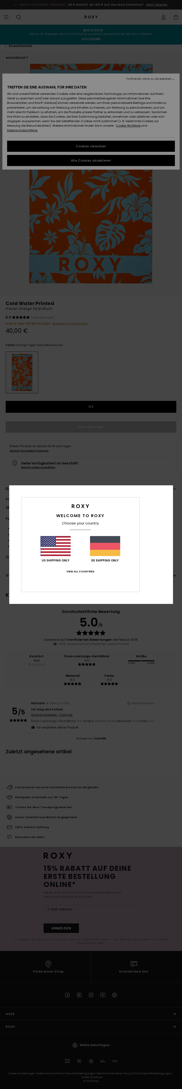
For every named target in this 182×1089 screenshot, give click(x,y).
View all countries (80, 571)
